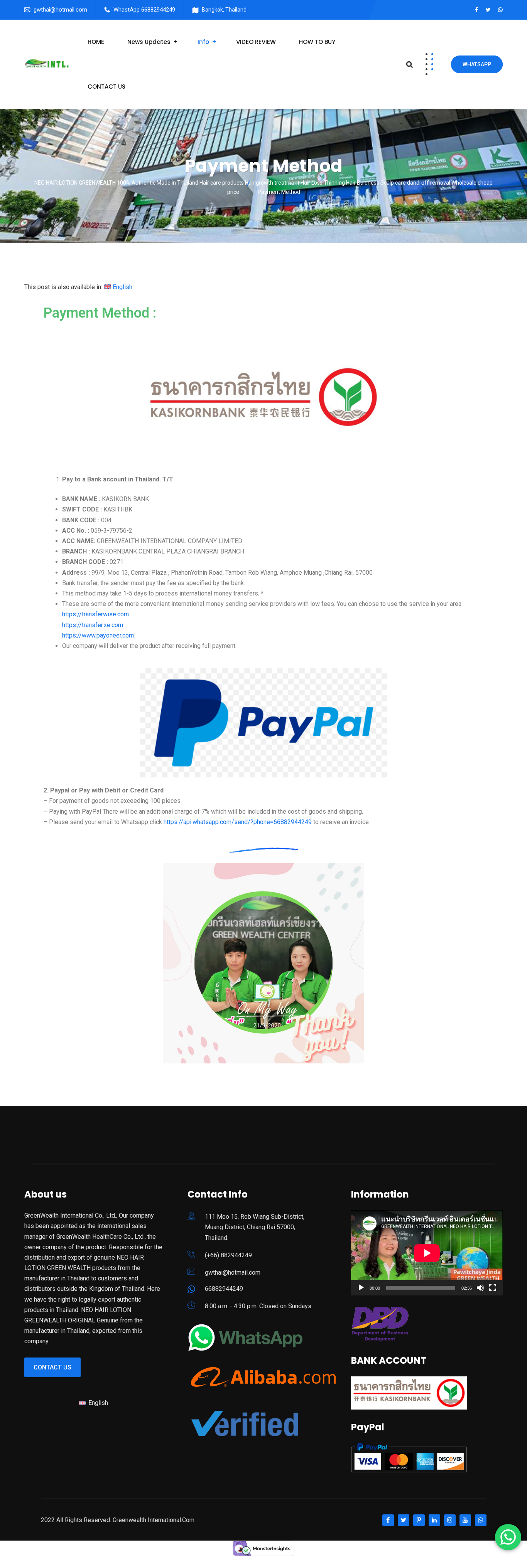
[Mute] (480, 1288)
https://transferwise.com (95, 614)
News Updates (149, 42)
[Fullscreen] (493, 1288)
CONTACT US (106, 86)
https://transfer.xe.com (92, 625)
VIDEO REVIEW (256, 42)
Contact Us (52, 1367)
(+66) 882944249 (228, 1255)
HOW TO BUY (317, 42)
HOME (96, 42)
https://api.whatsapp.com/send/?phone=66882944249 (238, 822)
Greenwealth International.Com (153, 1520)
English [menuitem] (122, 287)
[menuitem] (118, 287)
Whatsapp (477, 64)
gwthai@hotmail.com (60, 9)
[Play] (361, 1288)
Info (203, 42)
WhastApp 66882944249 (144, 9)
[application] (427, 1252)
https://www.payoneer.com (98, 635)
